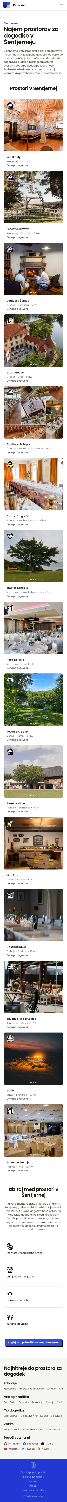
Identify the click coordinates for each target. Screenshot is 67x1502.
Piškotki (33, 1485)
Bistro (13, 1402)
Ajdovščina (10, 1388)
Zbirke (9, 1424)
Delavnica (56, 1415)
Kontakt (33, 1481)
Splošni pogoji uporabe (33, 1472)
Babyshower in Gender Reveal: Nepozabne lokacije (32, 1429)
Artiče (62, 1388)
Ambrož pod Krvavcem (32, 1388)
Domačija (37, 1402)
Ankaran (51, 1388)
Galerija (50, 1402)
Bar (5, 1402)
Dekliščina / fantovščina (34, 1415)
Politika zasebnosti (33, 1476)
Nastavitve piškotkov (33, 1490)
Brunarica (24, 1402)
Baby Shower (11, 1415)
